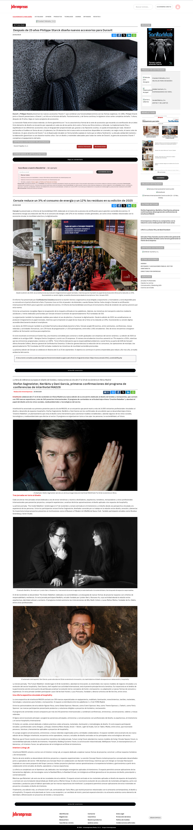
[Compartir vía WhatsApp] (134, 35)
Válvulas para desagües (162, 81)
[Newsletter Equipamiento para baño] (160, 143)
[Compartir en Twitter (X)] (124, 35)
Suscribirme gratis (104, 172)
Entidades (87, 17)
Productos (58, 17)
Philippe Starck (26, 114)
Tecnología (68, 17)
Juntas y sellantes (160, 103)
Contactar (91, 814)
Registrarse (63, 817)
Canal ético (92, 817)
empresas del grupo (95, 185)
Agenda (78, 17)
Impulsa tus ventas (147, 283)
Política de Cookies (123, 820)
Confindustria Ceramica (45, 300)
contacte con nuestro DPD (70, 186)
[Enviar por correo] (114, 35)
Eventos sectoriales (147, 288)
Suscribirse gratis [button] (164, 7)
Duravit (15, 114)
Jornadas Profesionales (148, 281)
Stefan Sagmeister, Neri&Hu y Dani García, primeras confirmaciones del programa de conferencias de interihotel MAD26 (160, 212)
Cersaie (16, 211)
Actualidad (39, 17)
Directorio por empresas (151, 271)
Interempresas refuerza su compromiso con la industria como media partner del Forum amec (158, 222)
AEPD (129, 186)
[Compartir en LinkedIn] (129, 35)
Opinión (48, 17)
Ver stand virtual (100, 146)
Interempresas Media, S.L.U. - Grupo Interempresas (99, 827)
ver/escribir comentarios (75, 370)
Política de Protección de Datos (48, 182)
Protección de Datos (123, 817)
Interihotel (17, 397)
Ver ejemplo (52, 168)
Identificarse (63, 814)
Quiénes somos (93, 823)
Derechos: (118, 185)
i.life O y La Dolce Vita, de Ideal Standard (155, 230)
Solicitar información (84, 146)
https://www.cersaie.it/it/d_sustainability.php (106, 358)
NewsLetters (63, 820)
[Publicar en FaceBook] (119, 35)
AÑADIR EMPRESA (155, 818)
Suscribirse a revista (66, 823)
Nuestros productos (95, 820)
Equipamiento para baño (22, 17)
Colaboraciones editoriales (125, 823)
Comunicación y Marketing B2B (151, 285)
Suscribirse (160, 178)
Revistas (96, 17)
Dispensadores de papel (162, 92)
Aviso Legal (35, 182)
